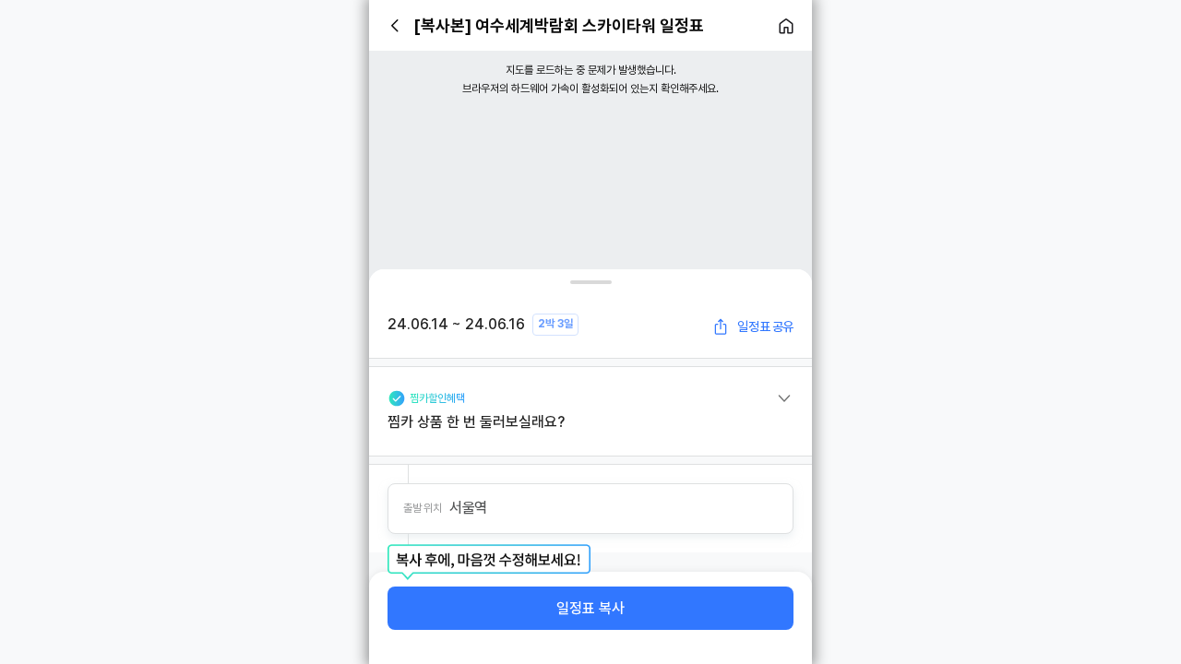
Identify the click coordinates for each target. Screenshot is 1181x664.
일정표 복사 (590, 608)
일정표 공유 (765, 326)
